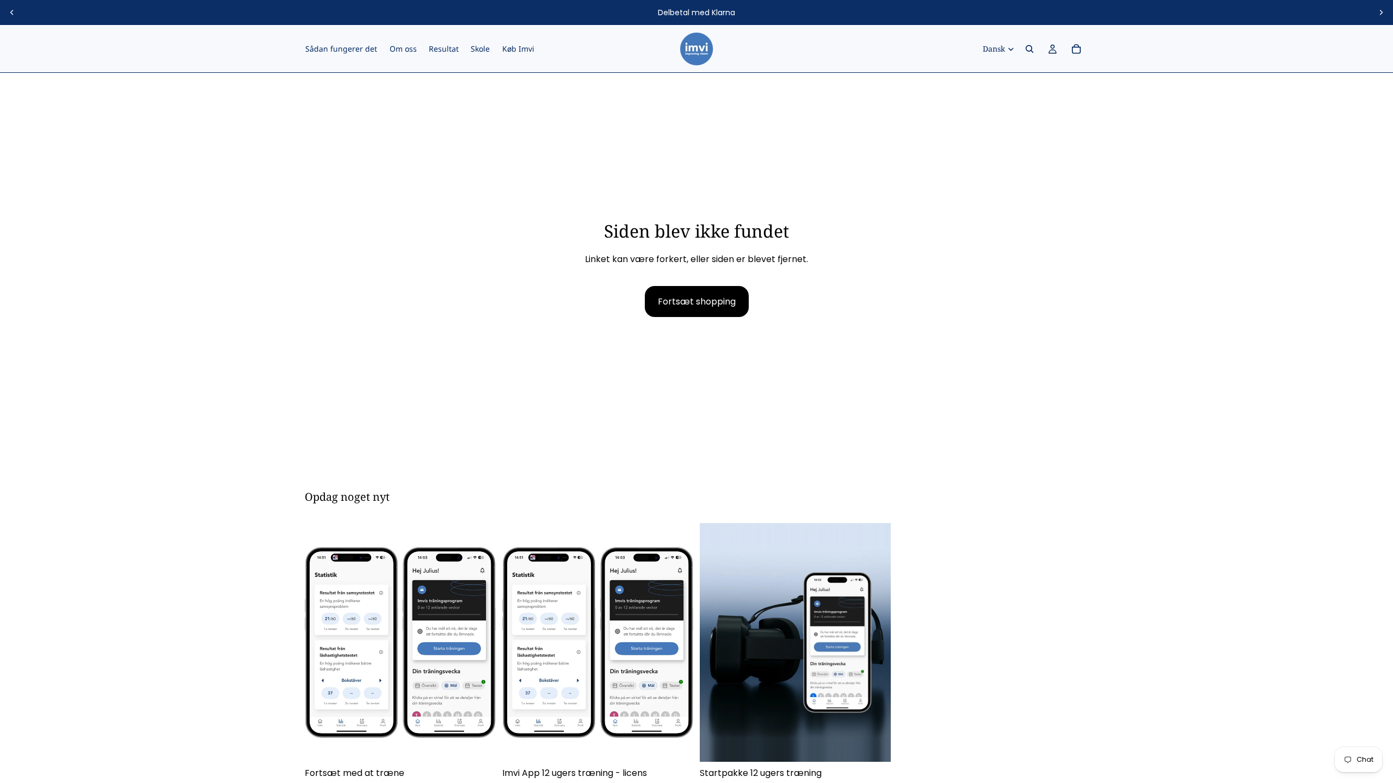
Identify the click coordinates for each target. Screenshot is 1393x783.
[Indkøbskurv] (1076, 49)
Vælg (488, 745)
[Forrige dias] (12, 12)
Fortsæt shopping (697, 301)
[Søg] (1029, 49)
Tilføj (685, 745)
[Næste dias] (1381, 12)
